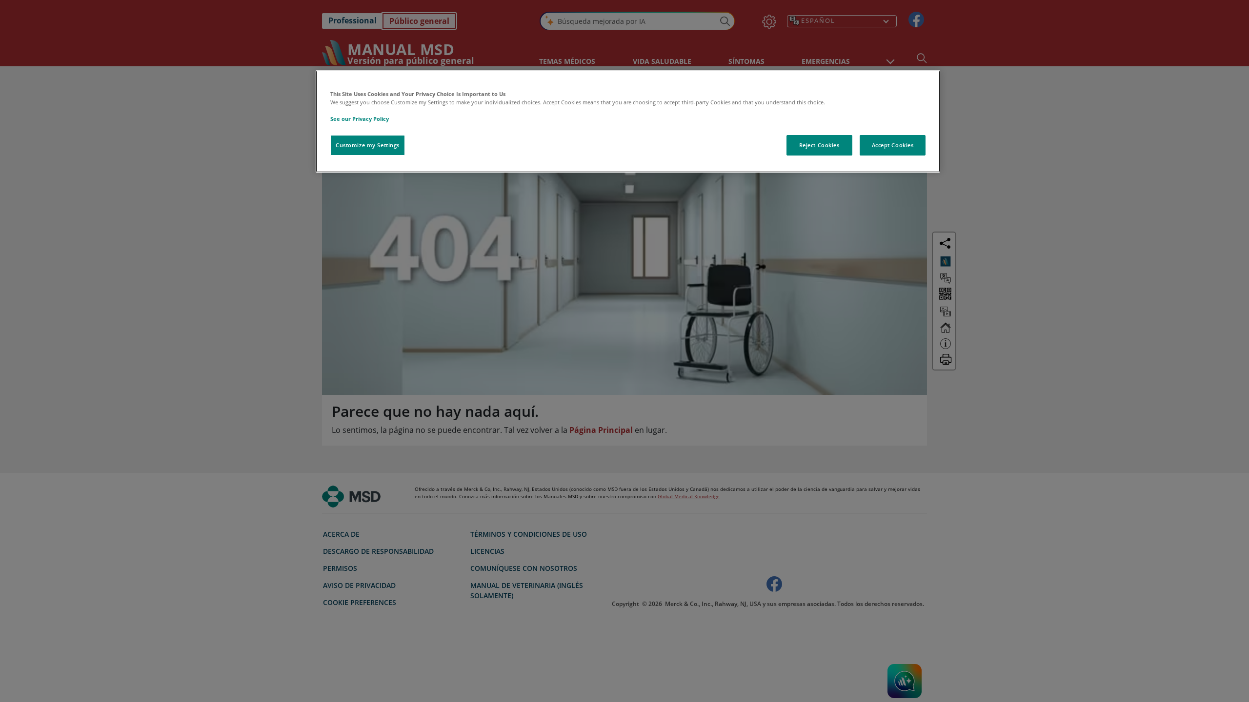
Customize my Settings (368, 145)
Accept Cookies (893, 145)
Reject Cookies (819, 145)
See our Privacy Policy (359, 118)
